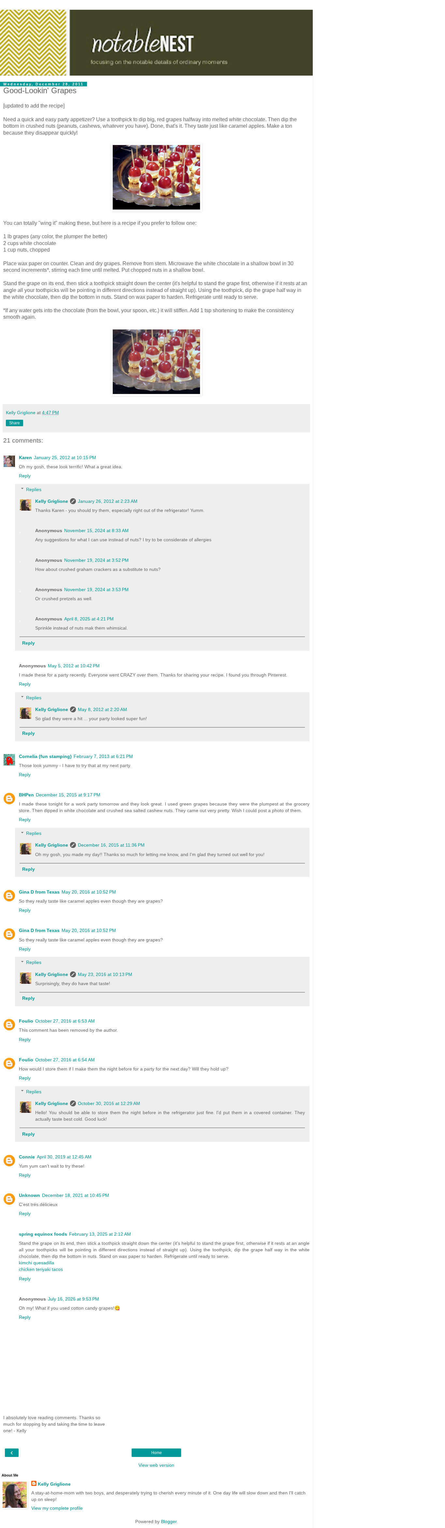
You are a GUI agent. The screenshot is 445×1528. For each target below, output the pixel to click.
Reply (25, 475)
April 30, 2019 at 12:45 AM (64, 1156)
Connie (27, 1156)
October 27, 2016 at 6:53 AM (65, 1021)
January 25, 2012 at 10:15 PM (65, 457)
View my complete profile (57, 1508)
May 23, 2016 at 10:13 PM (105, 974)
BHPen (26, 794)
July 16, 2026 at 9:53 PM (73, 1299)
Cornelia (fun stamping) (45, 756)
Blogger (169, 1521)
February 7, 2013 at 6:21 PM (103, 756)
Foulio (26, 1021)
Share (14, 423)
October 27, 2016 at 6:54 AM (65, 1059)
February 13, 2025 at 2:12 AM (100, 1234)
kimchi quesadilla (36, 1262)
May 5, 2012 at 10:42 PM (74, 665)
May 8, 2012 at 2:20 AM (102, 709)
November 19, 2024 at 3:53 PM (96, 589)
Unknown (29, 1195)
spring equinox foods (43, 1234)
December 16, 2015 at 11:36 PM (111, 845)
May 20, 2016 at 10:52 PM (89, 892)
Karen (25, 457)
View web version (156, 1465)
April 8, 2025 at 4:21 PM (89, 618)
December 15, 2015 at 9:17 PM (68, 794)
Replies (33, 489)
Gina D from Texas (39, 892)
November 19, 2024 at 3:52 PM (96, 560)
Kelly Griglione (51, 501)
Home (156, 1452)
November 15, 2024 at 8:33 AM (96, 530)
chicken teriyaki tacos (41, 1269)
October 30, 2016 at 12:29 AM (109, 1103)
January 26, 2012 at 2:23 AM (107, 501)
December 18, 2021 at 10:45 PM (75, 1195)
